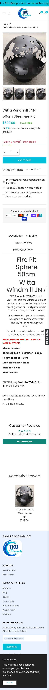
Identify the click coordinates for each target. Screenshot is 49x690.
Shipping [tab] (31, 235)
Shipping (7, 614)
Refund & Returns (11, 605)
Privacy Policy (9, 609)
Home (5, 24)
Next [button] (44, 60)
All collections (9, 570)
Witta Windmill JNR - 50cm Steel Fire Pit (24, 513)
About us (7, 588)
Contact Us (8, 601)
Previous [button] (5, 60)
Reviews (6, 596)
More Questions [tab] (23, 249)
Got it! (10, 682)
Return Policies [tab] (23, 242)
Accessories (8, 574)
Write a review (24, 441)
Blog (5, 592)
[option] (24, 58)
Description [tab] (16, 235)
